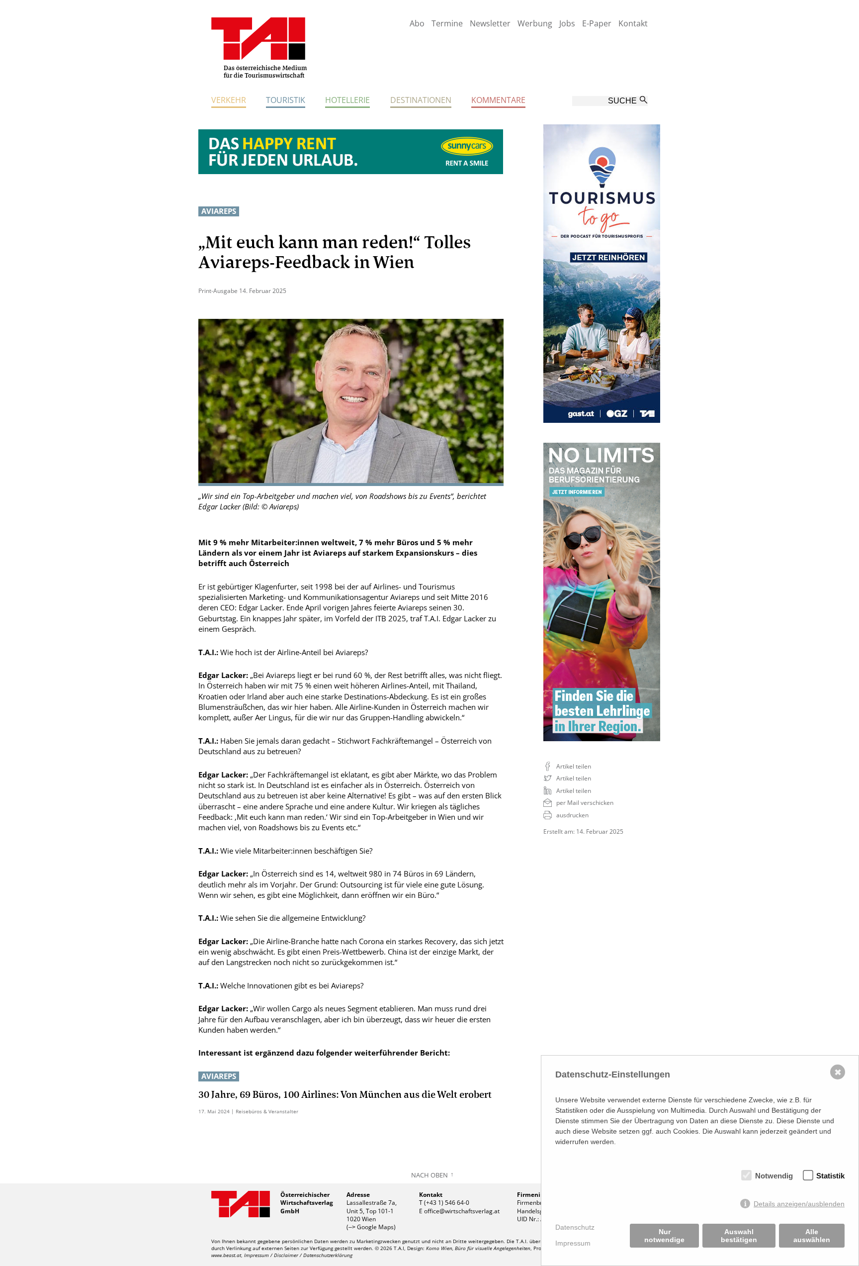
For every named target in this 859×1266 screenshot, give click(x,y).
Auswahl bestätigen (739, 1236)
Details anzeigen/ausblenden (799, 1204)
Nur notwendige (664, 1236)
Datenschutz (575, 1227)
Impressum (573, 1243)
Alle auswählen (811, 1236)
